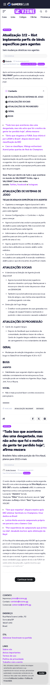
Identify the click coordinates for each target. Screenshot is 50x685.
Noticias (7, 30)
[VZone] (25, 11)
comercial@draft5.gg (21, 605)
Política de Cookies (16, 678)
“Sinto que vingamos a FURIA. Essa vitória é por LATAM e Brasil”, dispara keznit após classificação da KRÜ (24, 138)
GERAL (11, 111)
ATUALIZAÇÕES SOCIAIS (19, 102)
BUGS (10, 116)
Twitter (13, 184)
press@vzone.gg (19, 598)
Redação (9, 61)
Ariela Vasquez (11, 470)
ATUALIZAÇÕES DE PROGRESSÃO (23, 106)
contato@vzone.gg (19, 601)
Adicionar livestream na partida (17, 638)
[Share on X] (38, 418)
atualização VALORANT (28, 64)
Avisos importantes (11, 652)
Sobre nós (7, 649)
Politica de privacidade (13, 659)
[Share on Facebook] (32, 418)
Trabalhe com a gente (13, 662)
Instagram (33, 184)
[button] (42, 673)
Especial (7, 426)
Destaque (41, 64)
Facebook (21, 184)
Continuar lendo (25, 579)
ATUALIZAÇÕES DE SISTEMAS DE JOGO (25, 97)
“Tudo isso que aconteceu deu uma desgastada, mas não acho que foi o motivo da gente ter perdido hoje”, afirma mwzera (24, 128)
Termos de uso (9, 656)
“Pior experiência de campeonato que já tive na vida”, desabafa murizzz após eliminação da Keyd (25, 531)
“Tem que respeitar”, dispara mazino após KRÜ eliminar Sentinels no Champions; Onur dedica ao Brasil (23, 513)
